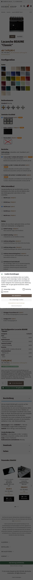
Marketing (28, 289)
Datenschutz (13, 305)
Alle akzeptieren (16, 295)
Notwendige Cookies (9, 289)
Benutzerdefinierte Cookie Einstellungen (16, 303)
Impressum (19, 305)
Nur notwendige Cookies (16, 299)
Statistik (6, 292)
